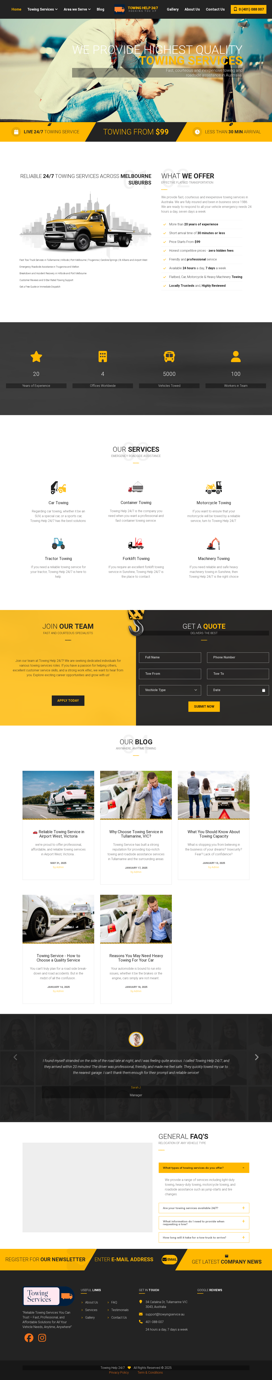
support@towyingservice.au (165, 1314)
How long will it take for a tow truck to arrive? (194, 1237)
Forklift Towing (136, 558)
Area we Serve (75, 9)
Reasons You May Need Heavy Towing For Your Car (136, 899)
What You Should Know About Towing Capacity (213, 773)
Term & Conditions (150, 1372)
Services (91, 1310)
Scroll (136, 109)
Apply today (68, 700)
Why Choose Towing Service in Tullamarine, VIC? (136, 773)
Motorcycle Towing (214, 502)
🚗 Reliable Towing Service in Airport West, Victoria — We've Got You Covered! (58, 775)
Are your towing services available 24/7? (190, 1208)
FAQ (114, 1302)
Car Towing (58, 502)
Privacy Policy (119, 1372)
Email (172, 1259)
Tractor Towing (58, 558)
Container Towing (136, 502)
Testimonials (120, 1310)
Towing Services (40, 9)
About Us (192, 9)
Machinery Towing (214, 558)
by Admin (58, 867)
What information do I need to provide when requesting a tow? (193, 1223)
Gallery (173, 9)
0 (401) (251, 9)
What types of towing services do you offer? (193, 1168)
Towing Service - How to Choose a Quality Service (58, 897)
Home (16, 9)
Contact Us (215, 9)
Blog (100, 9)
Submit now (204, 706)
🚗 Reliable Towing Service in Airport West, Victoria (58, 834)
